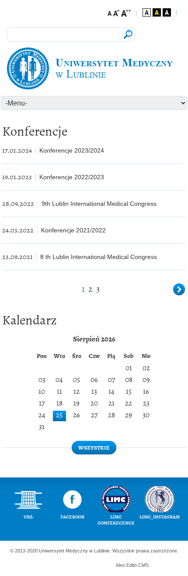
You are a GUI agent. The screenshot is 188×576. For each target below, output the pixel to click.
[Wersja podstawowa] (147, 12)
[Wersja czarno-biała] (167, 12)
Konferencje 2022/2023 (71, 177)
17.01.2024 (17, 150)
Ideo (121, 565)
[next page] (179, 290)
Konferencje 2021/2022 (73, 230)
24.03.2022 (18, 230)
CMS (143, 565)
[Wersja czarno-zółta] (157, 12)
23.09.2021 (17, 256)
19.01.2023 (17, 177)
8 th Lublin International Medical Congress (98, 256)
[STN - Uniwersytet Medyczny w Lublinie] (94, 68)
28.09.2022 (18, 203)
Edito (131, 565)
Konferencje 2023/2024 (71, 150)
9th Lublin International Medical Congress (99, 203)
